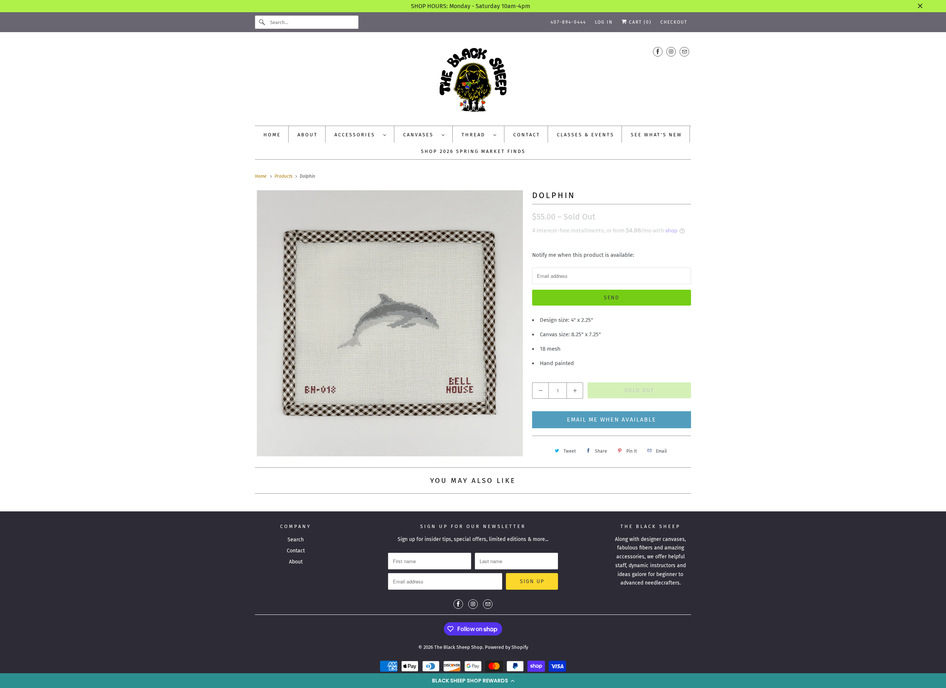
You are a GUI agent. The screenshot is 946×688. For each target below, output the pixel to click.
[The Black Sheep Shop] (473, 80)
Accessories (357, 134)
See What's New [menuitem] (656, 134)
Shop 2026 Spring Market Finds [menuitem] (473, 151)
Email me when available (611, 419)
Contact (296, 551)
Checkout (673, 22)
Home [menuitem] (272, 134)
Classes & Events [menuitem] (585, 134)
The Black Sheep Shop (458, 647)
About (296, 562)
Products (284, 176)
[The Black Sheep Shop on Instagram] (671, 51)
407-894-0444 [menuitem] (568, 22)
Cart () (639, 22)
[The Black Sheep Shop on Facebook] (658, 51)
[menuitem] (360, 134)
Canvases (420, 134)
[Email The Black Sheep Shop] (684, 51)
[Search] (262, 22)
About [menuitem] (307, 134)
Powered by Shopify (506, 647)
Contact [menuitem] (526, 134)
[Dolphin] (390, 323)
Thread (476, 134)
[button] (473, 680)
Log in (604, 22)
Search (295, 540)
